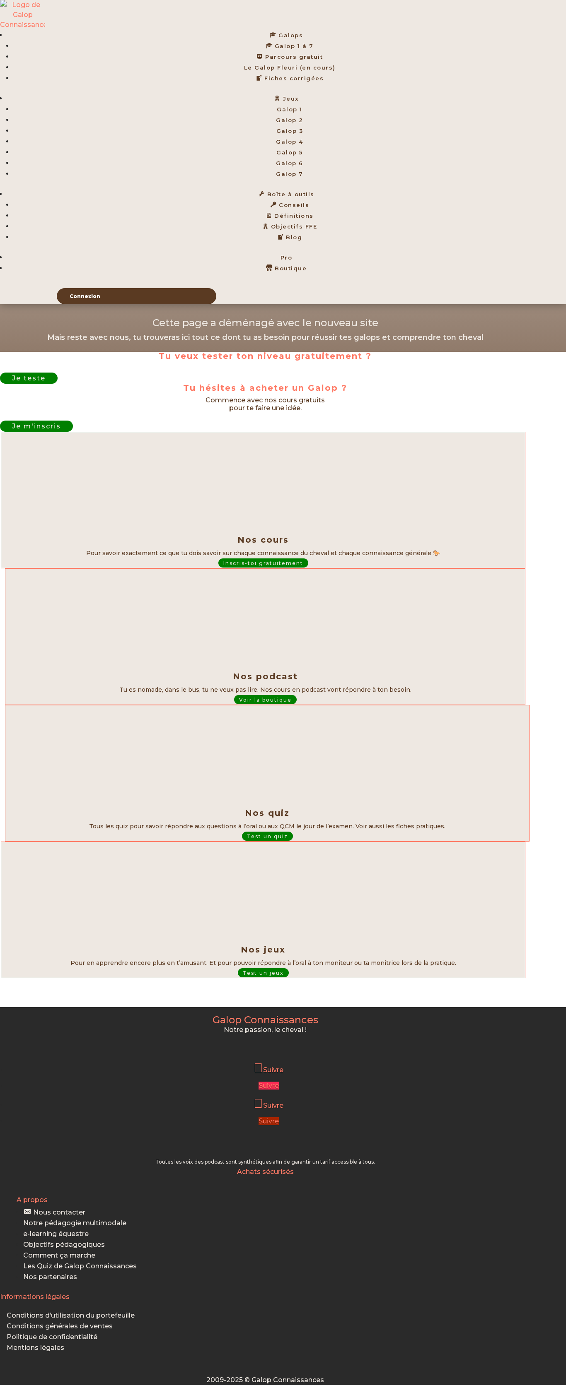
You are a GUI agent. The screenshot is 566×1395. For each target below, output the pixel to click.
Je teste (29, 378)
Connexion (85, 296)
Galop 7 (289, 174)
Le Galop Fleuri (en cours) (290, 67)
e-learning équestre (56, 1234)
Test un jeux (263, 973)
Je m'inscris (36, 426)
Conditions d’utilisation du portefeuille (71, 1315)
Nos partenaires (50, 1277)
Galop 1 (289, 109)
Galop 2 (289, 120)
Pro (287, 257)
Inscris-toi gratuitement (263, 563)
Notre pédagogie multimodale (74, 1223)
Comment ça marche (59, 1255)
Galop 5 (289, 152)
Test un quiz (267, 836)
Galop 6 (289, 163)
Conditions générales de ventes (60, 1326)
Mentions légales (35, 1348)
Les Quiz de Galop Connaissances (80, 1266)
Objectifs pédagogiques (64, 1244)
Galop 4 (289, 141)
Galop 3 (289, 130)
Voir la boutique (265, 700)
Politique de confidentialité (52, 1337)
